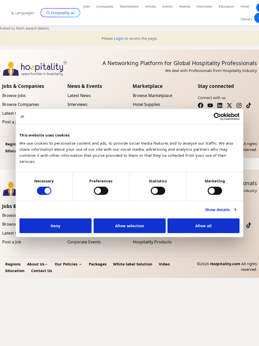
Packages (97, 263)
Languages (24, 12)
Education (226, 6)
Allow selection (129, 225)
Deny (55, 225)
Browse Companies (20, 104)
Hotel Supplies (146, 104)
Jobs (86, 6)
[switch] (101, 191)
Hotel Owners (246, 12)
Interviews (204, 6)
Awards (184, 6)
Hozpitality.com (225, 263)
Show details (217, 209)
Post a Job (11, 242)
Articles (150, 6)
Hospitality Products (152, 242)
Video (164, 263)
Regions (12, 143)
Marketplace (129, 6)
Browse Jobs (14, 95)
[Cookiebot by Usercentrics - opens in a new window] (217, 116)
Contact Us (41, 270)
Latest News (79, 95)
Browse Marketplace (152, 95)
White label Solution (132, 263)
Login (119, 38)
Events (167, 6)
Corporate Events (84, 242)
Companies (104, 6)
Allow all (203, 225)
